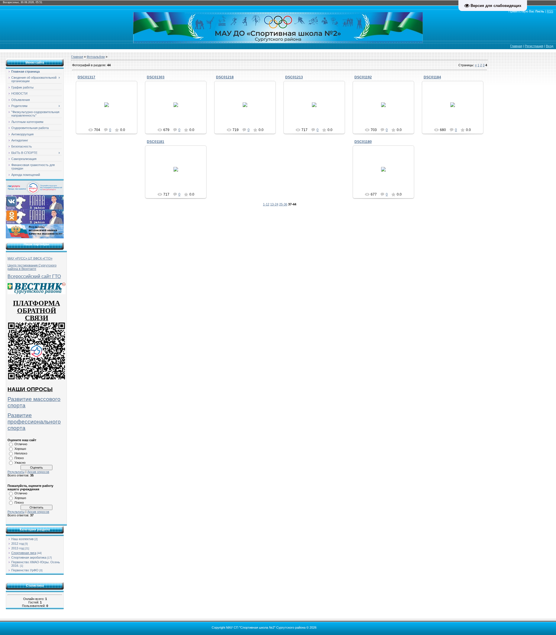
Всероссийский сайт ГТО (34, 276)
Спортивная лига (23, 553)
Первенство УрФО (25, 570)
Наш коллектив (22, 539)
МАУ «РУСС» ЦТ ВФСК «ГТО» (30, 258)
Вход (549, 46)
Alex (109, 109)
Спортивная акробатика (28, 557)
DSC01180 (363, 142)
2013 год (17, 548)
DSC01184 (432, 77)
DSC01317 (86, 77)
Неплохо (20, 453)
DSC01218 (225, 77)
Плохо (19, 458)
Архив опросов (38, 472)
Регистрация (534, 46)
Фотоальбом (96, 56)
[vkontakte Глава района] (35, 202)
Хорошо (20, 448)
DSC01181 (155, 142)
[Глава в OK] (35, 216)
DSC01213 (294, 77)
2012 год (17, 543)
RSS (550, 11)
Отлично (20, 444)
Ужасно (19, 462)
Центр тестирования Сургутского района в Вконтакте (32, 267)
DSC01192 (363, 77)
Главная (516, 46)
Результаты (16, 472)
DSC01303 (155, 77)
